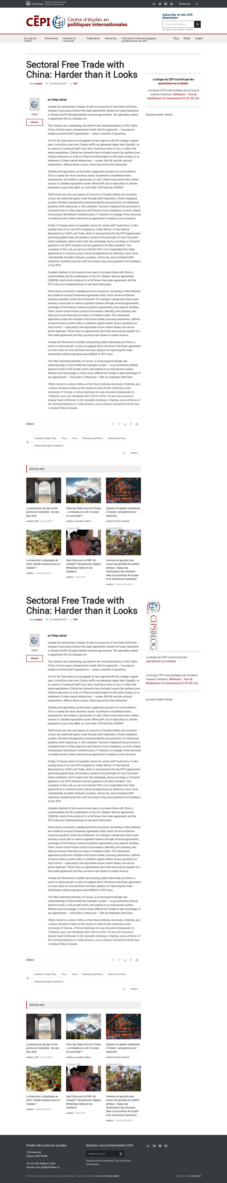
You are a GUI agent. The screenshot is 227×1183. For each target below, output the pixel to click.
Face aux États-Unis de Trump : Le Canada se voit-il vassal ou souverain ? (83, 512)
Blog (176, 38)
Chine (64, 438)
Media (187, 38)
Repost (87, 521)
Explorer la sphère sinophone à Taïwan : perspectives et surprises (123, 512)
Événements (51, 38)
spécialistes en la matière (173, 83)
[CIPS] (34, 104)
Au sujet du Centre (30, 39)
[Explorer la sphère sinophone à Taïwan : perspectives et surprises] (123, 490)
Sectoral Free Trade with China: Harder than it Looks (82, 69)
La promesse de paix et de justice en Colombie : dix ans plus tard (42, 512)
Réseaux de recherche (69, 39)
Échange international (92, 438)
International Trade (116, 438)
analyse (38, 83)
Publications (93, 38)
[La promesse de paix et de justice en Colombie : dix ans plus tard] (43, 490)
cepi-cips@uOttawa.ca (47, 1167)
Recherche (111, 38)
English (199, 38)
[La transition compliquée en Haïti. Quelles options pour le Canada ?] (43, 542)
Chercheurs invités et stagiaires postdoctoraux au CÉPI (139, 39)
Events (117, 521)
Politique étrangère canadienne (48, 445)
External (125, 521)
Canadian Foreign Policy (45, 438)
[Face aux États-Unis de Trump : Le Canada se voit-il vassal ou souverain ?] (83, 490)
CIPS (75, 83)
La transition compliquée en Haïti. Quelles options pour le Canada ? (43, 564)
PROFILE (34, 122)
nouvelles (78, 521)
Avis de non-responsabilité (107, 1176)
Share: (30, 423)
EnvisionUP (195, 1176)
